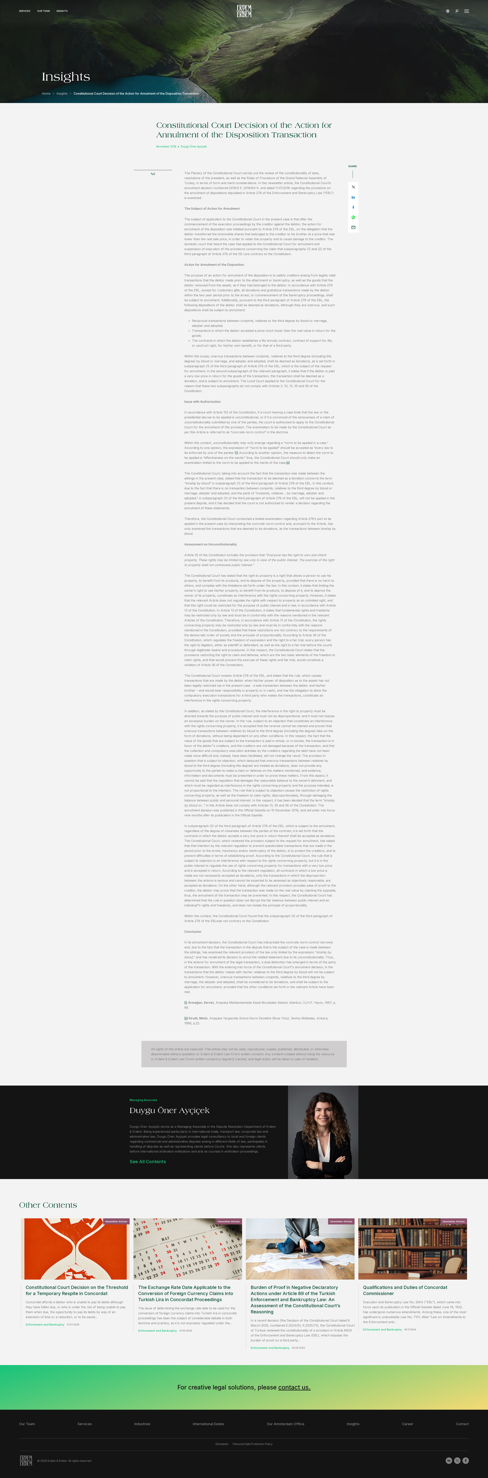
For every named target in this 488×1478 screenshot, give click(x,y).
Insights (62, 11)
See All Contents (148, 1161)
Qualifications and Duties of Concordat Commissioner (405, 1290)
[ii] (288, 463)
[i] (236, 453)
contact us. (294, 1387)
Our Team (43, 11)
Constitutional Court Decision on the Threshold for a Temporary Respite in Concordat (77, 1290)
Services (24, 11)
